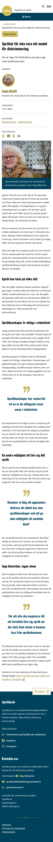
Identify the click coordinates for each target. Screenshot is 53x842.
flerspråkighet (9, 122)
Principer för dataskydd (13, 828)
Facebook (11, 740)
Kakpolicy (6, 824)
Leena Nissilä (9, 91)
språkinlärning (25, 122)
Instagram (11, 746)
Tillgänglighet (8, 831)
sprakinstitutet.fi (12, 787)
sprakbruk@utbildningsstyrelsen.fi (23, 781)
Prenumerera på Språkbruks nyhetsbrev (24, 734)
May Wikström (27, 776)
